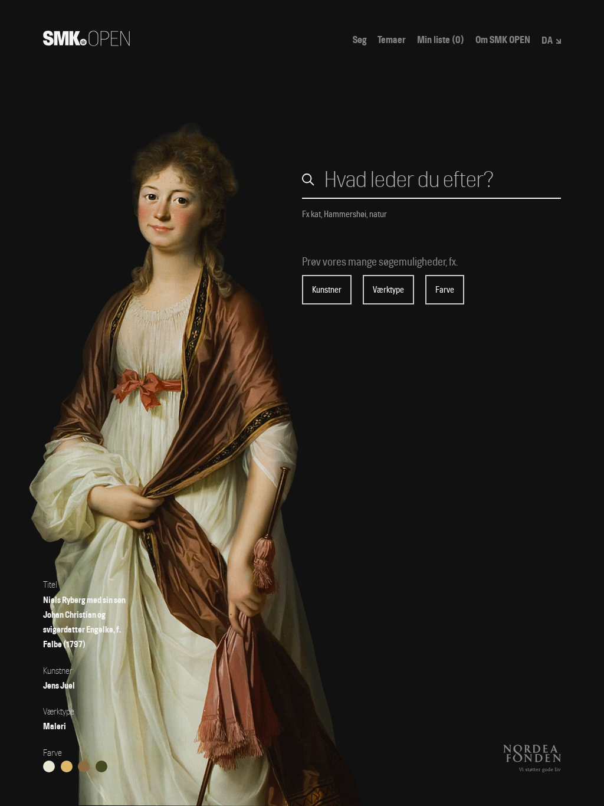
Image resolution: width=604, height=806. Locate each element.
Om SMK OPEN (502, 40)
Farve (444, 289)
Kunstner (327, 289)
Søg (359, 40)
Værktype (388, 289)
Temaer (392, 40)
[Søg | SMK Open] (86, 42)
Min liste (440, 40)
